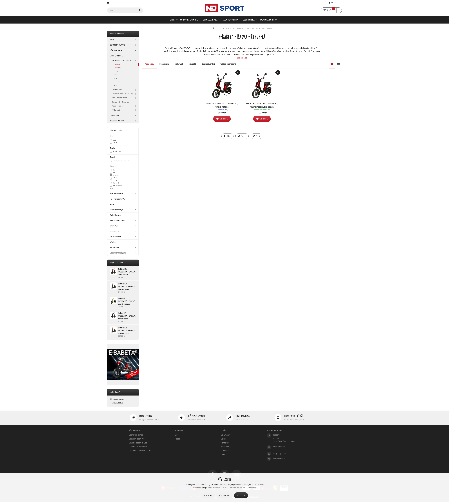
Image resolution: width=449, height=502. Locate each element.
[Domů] (224, 8)
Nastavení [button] (208, 495)
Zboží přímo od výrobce (196, 416)
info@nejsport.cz (118, 399)
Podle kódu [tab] (149, 64)
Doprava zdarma (145, 416)
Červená (115, 175)
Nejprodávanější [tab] (208, 64)
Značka (112, 148)
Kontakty (224, 443)
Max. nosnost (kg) (116, 193)
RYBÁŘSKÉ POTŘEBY (268, 19)
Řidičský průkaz (115, 215)
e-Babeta (117, 64)
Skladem (115, 143)
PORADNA (179, 430)
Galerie (223, 439)
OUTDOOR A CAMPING (189, 19)
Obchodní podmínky (137, 439)
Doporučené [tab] (164, 64)
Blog (176, 435)
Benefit (112, 157)
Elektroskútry (116, 90)
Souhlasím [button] (241, 495)
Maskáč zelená (117, 186)
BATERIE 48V (114, 247)
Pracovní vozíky (117, 106)
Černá (115, 180)
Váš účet (334, 3)
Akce (114, 140)
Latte (115, 78)
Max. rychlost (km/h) (117, 199)
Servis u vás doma (243, 416)
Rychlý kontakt (117, 402)
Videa (223, 454)
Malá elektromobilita (119, 98)
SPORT (172, 19)
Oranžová (116, 183)
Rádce (177, 439)
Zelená (115, 178)
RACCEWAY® (117, 152)
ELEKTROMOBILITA (230, 19)
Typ (111, 136)
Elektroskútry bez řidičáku (121, 60)
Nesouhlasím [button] (224, 495)
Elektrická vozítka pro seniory (122, 94)
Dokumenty (225, 435)
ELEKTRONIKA (249, 19)
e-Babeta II (117, 68)
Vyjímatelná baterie (117, 220)
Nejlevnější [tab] (179, 64)
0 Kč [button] (332, 10)
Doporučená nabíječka (118, 253)
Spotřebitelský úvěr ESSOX (140, 450)
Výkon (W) (114, 226)
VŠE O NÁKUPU (135, 430)
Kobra (115, 75)
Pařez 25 (116, 82)
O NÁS (223, 430)
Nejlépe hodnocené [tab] (228, 64)
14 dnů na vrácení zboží (293, 416)
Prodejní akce (226, 450)
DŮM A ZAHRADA (210, 19)
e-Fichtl (116, 71)
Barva (112, 166)
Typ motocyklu (115, 237)
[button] (339, 10)
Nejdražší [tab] (192, 64)
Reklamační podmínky (138, 446)
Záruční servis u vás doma (121, 161)
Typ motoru (114, 231)
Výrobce (113, 242)
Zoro (115, 85)
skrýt (111, 188)
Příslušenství (116, 110)
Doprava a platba (136, 435)
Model (112, 204)
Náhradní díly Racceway (120, 102)
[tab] (332, 64)
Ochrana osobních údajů (138, 443)
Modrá (115, 173)
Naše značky (226, 446)
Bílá (114, 170)
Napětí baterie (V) (116, 210)
